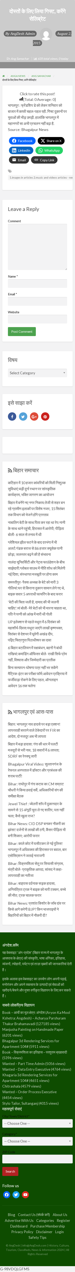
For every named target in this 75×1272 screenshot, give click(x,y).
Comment (14, 221)
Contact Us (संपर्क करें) (34, 1214)
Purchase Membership (47, 1226)
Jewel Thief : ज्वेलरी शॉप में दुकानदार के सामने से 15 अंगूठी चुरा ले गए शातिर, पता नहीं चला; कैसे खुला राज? (36, 809)
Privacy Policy (22, 1232)
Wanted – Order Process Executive (29, 1092)
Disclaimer (44, 1232)
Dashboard (19, 1226)
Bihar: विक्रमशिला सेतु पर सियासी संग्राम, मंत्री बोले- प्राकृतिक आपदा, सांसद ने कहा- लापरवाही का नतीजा (36, 869)
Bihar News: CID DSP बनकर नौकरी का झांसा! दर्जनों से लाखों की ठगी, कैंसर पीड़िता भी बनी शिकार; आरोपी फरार (37, 829)
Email (12, 294)
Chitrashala (11, 1086)
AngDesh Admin (22, 34)
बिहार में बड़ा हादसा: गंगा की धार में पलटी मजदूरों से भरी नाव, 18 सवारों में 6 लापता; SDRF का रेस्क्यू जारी (34, 750)
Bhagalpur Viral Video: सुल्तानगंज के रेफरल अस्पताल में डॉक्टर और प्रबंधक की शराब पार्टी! (35, 770)
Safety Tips (37, 1237)
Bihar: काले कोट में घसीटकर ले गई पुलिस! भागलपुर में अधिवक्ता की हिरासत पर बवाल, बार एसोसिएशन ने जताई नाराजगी (37, 849)
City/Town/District (16, 1116)
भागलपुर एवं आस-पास (33, 711)
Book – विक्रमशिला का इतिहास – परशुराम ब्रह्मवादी (34, 1052)
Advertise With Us (19, 1220)
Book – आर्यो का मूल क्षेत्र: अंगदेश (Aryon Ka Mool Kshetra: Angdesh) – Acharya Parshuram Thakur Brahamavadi (36, 1018)
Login (59, 1232)
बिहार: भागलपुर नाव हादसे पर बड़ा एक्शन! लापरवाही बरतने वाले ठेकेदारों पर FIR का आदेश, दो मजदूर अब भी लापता (34, 730)
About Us (60, 1214)
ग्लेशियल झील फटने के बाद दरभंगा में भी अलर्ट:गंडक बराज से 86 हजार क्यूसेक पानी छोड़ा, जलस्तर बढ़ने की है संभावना (35, 548)
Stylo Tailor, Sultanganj (20, 1103)
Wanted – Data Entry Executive (26, 1069)
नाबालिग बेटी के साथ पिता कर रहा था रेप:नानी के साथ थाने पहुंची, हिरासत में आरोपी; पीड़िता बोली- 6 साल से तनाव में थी (36, 528)
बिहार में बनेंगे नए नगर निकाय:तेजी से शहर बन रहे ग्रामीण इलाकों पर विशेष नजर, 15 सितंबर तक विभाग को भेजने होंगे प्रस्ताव (36, 508)
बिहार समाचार (26, 470)
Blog (11, 1214)
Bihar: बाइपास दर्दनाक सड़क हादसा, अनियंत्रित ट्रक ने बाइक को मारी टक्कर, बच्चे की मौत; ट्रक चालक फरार (37, 889)
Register (63, 1220)
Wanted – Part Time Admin (23, 1063)
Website (13, 312)
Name (13, 276)
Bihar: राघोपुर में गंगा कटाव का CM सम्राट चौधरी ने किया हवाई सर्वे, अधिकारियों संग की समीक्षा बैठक (36, 790)
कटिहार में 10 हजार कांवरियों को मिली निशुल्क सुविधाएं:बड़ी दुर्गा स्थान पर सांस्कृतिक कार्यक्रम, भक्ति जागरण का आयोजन (37, 488)
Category (9, 1134)
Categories (45, 1220)
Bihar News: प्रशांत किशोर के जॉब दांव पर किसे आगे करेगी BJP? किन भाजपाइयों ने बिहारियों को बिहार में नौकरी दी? (36, 909)
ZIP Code (8, 1152)
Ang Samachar (20, 58)
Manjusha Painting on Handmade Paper (33, 1029)
